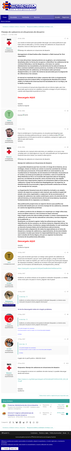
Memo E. (5, 34)
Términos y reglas (43, 433)
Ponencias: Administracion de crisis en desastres (23, 405)
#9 (67, 339)
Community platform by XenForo (30, 437)
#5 (67, 252)
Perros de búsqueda (29, 417)
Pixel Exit (53, 437)
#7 (67, 291)
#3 (67, 129)
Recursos (37, 17)
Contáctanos (34, 433)
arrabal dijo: (22, 296)
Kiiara (62, 414)
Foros (4, 17)
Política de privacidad (55, 433)
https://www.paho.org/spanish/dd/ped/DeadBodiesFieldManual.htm (40, 268)
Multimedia (25, 17)
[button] (18, 17)
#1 (67, 38)
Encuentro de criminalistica (15, 407)
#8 (67, 314)
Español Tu (6, 433)
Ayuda (64, 433)
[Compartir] (65, 38)
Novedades (13, 17)
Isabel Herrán (11, 417)
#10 (67, 363)
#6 (67, 273)
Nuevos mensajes (5, 21)
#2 (67, 111)
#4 (67, 147)
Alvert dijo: (22, 344)
